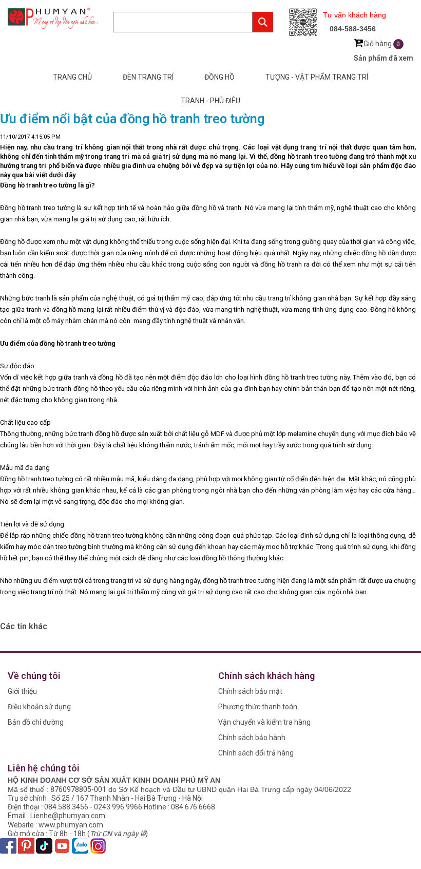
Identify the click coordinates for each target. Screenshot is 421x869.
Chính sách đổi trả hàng (256, 753)
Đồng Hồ (219, 77)
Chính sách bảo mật (250, 691)
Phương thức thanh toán (257, 707)
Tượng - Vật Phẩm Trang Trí (316, 77)
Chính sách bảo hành (251, 737)
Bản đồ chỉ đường (36, 722)
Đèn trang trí (148, 77)
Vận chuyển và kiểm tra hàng (264, 722)
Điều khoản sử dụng (39, 707)
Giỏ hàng (381, 44)
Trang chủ (72, 77)
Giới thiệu (22, 691)
